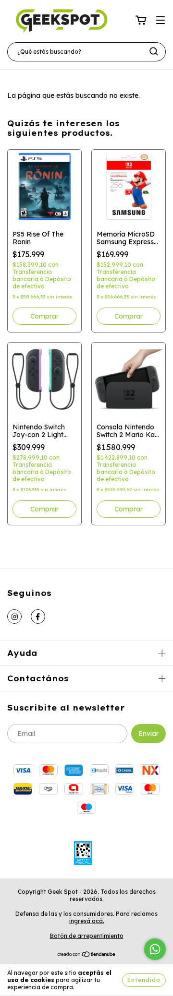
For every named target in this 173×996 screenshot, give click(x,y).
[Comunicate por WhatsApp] (155, 949)
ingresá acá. (86, 921)
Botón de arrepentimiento (87, 935)
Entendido (144, 980)
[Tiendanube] (87, 955)
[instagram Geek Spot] (14, 616)
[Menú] (160, 20)
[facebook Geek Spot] (38, 616)
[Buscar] (154, 51)
